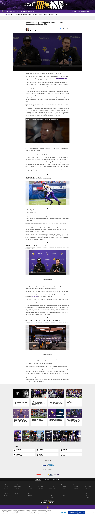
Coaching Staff (6, 493)
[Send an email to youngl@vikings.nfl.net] (35, 30)
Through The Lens (40, 486)
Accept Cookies (82, 512)
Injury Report (6, 488)
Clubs (64, 495)
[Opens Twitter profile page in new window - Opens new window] (32, 30)
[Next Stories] (80, 436)
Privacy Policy (5, 514)
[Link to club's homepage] (3, 11)
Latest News (17, 484)
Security (52, 495)
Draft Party (75, 491)
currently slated (34, 296)
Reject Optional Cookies (73, 512)
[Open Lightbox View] (47, 197)
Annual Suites (64, 491)
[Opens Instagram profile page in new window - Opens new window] (34, 30)
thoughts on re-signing (61, 78)
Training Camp (76, 488)
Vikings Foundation (88, 486)
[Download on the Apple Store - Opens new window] (43, 502)
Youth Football (88, 488)
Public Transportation (52, 493)
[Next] (55, 206)
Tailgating (52, 497)
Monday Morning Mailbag (17, 486)
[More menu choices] (33, 11)
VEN (29, 486)
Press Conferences (29, 488)
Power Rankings (17, 493)
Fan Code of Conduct (52, 488)
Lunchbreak (17, 488)
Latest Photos (41, 484)
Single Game (64, 486)
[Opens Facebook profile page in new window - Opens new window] (30, 30)
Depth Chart (6, 486)
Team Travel (40, 493)
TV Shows (29, 493)
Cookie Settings (63, 512)
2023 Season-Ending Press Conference (38, 246)
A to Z (52, 484)
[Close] (93, 512)
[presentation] (81, 427)
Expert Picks (17, 491)
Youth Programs (88, 491)
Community (88, 484)
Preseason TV (30, 495)
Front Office (6, 495)
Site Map (88, 497)
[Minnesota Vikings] (47, 507)
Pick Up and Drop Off (52, 491)
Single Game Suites (64, 493)
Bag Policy (52, 486)
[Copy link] (68, 28)
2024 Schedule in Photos (33, 177)
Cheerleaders (88, 493)
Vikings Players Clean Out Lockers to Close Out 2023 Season (44, 321)
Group (64, 488)
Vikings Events (76, 486)
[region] (47, 512)
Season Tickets (63, 484)
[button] (47, 52)
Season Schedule (75, 484)
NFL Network (29, 491)
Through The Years (40, 491)
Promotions (88, 495)
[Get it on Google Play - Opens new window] (51, 503)
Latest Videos (30, 484)
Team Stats (6, 491)
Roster (6, 484)
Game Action (41, 488)
